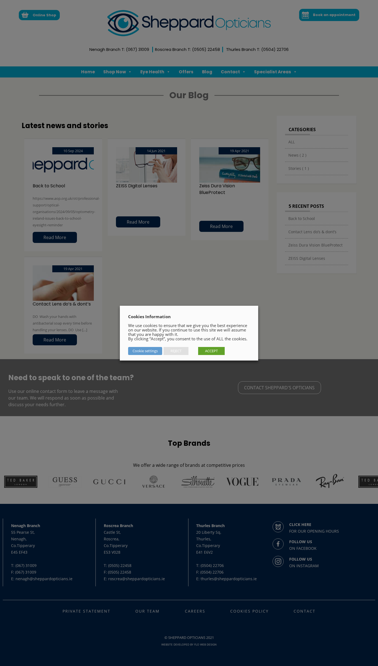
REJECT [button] (176, 350)
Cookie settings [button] (145, 350)
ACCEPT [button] (211, 350)
